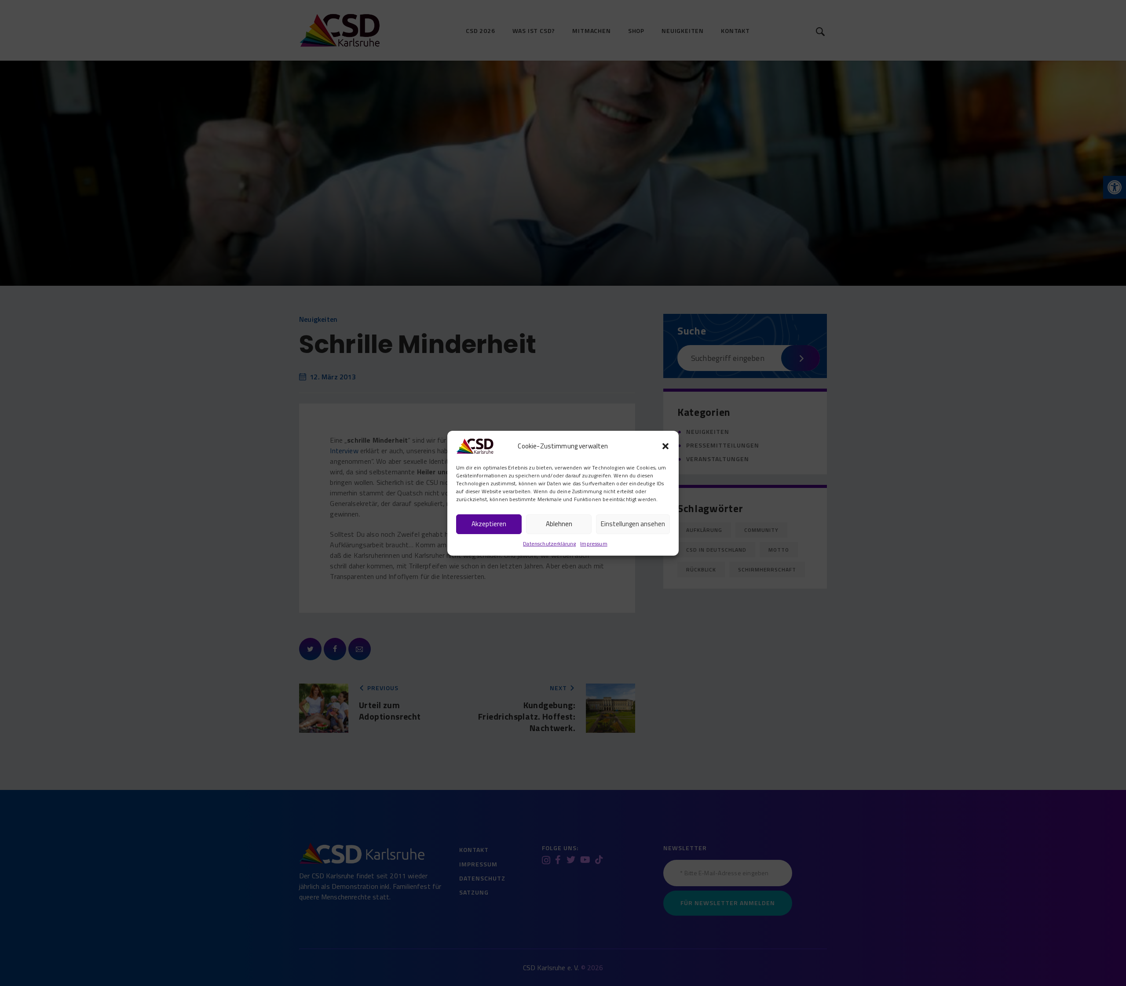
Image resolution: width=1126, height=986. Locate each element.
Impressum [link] (593, 543)
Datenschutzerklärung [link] (549, 543)
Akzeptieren (489, 524)
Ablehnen (559, 524)
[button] (665, 446)
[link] (475, 445)
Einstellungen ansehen (633, 524)
